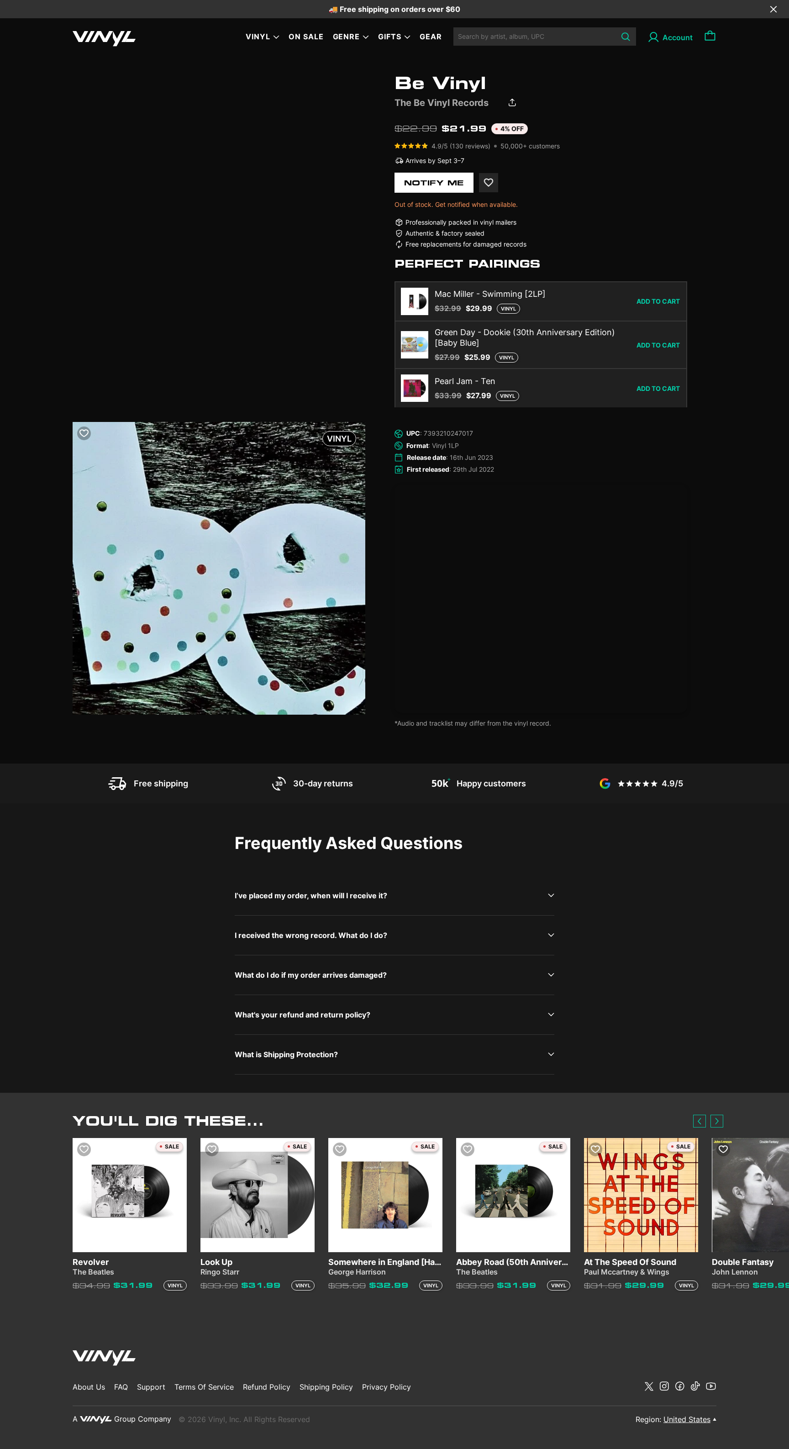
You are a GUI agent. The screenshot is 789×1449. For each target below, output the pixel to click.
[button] (699, 1121)
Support (151, 1386)
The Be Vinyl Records (441, 102)
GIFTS (389, 36)
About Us (89, 1386)
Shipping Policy (326, 1386)
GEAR (431, 36)
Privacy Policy (386, 1386)
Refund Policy (266, 1386)
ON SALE (306, 36)
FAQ (121, 1386)
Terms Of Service (204, 1386)
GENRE (346, 36)
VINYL (258, 36)
